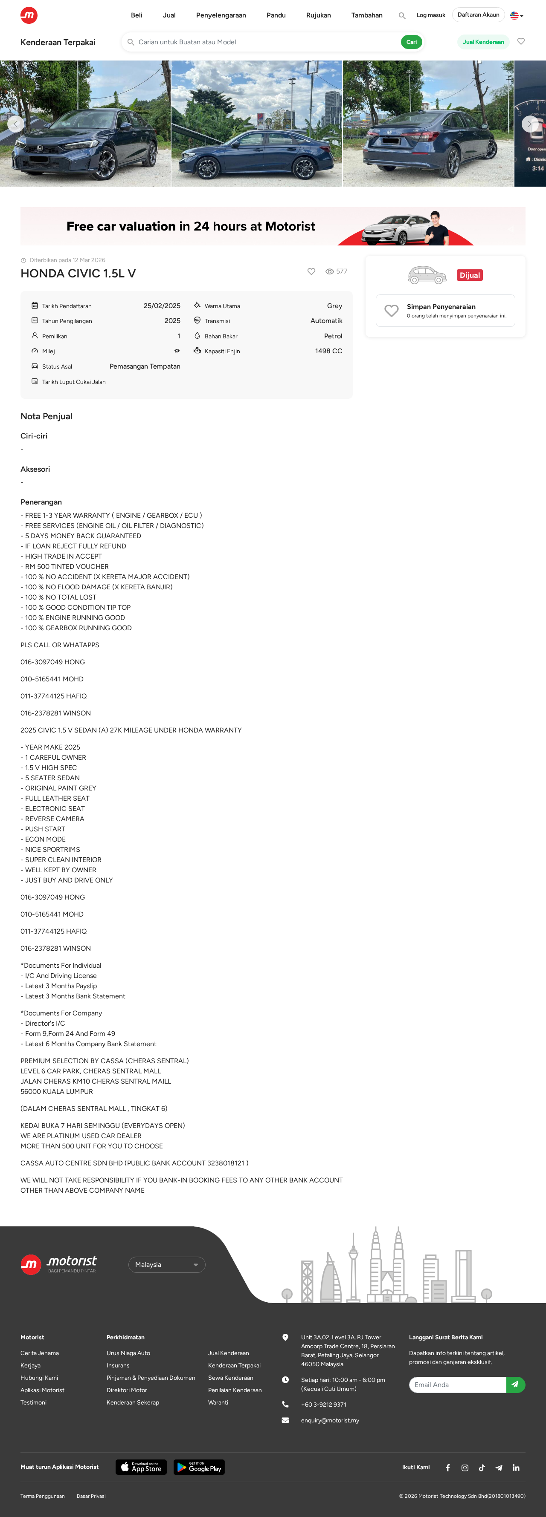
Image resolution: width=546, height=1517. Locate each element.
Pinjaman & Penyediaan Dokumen (151, 1377)
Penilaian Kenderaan (235, 1390)
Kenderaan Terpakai (58, 42)
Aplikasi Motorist (42, 1390)
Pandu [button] (276, 15)
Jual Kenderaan (483, 42)
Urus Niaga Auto (128, 1353)
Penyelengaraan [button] (221, 15)
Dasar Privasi (91, 1496)
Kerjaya (30, 1365)
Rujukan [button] (318, 15)
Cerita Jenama (39, 1353)
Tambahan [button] (367, 15)
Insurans (118, 1365)
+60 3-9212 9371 (323, 1404)
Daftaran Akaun (479, 14)
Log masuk (431, 15)
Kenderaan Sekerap (133, 1402)
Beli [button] (136, 15)
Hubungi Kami (39, 1377)
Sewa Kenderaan (230, 1377)
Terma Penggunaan (42, 1496)
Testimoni (33, 1402)
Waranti (218, 1402)
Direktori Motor (127, 1390)
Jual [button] (169, 15)
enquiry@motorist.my (330, 1420)
